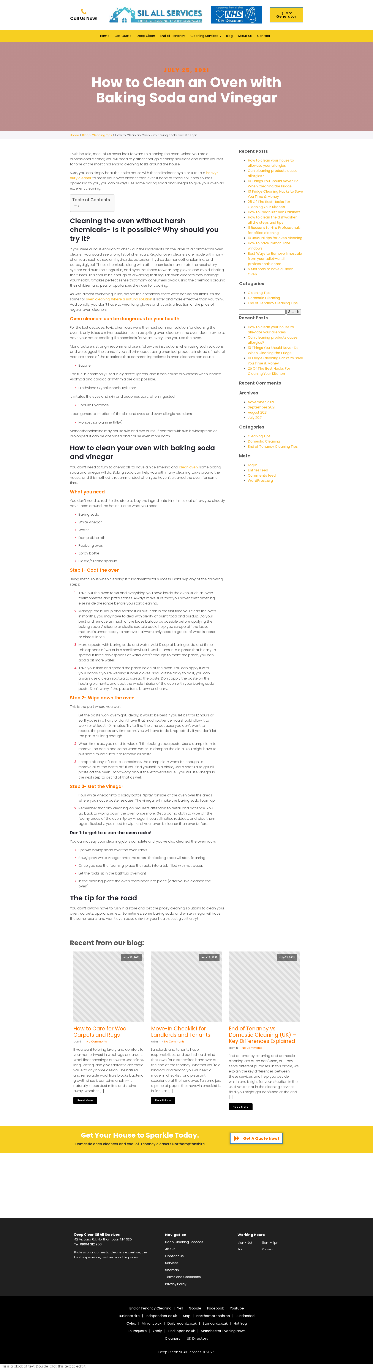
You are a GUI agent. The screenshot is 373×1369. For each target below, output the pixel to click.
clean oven (188, 467)
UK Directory (197, 1338)
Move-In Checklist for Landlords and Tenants (180, 1032)
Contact (263, 36)
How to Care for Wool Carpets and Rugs (100, 1032)
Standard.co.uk (215, 1323)
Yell (180, 1308)
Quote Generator (286, 15)
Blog (229, 36)
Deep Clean (146, 36)
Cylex (131, 1323)
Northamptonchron (213, 1315)
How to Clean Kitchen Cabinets (274, 212)
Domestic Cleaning (264, 297)
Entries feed (258, 470)
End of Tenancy (172, 36)
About (170, 1249)
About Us (245, 36)
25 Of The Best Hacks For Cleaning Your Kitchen (269, 204)
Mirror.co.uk (151, 1323)
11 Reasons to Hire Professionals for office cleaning (274, 230)
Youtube (237, 1308)
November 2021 (261, 402)
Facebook (215, 1308)
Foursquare (137, 1330)
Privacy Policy (175, 1284)
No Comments (97, 1041)
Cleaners (172, 1338)
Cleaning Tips (259, 292)
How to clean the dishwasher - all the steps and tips (274, 220)
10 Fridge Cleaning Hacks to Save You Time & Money (275, 194)
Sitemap (172, 1270)
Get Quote (123, 36)
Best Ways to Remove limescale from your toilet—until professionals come (275, 258)
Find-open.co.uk (181, 1330)
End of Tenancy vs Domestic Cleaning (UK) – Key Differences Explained (262, 1035)
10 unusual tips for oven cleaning (275, 237)
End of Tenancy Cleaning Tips (273, 303)
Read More (85, 1100)
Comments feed (262, 475)
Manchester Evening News (223, 1330)
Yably (157, 1330)
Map (186, 1315)
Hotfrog (240, 1323)
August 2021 (257, 412)
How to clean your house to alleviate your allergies (271, 163)
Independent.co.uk (161, 1315)
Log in (252, 465)
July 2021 (255, 417)
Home (104, 36)
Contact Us (174, 1256)
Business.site (129, 1315)
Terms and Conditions (183, 1277)
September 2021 (261, 407)
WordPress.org (260, 480)
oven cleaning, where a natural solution (119, 299)
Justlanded (245, 1315)
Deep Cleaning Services (184, 1242)
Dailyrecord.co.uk (182, 1323)
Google (195, 1308)
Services (172, 1263)
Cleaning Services (204, 36)
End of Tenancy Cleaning (150, 1308)
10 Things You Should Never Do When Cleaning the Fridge (273, 184)
